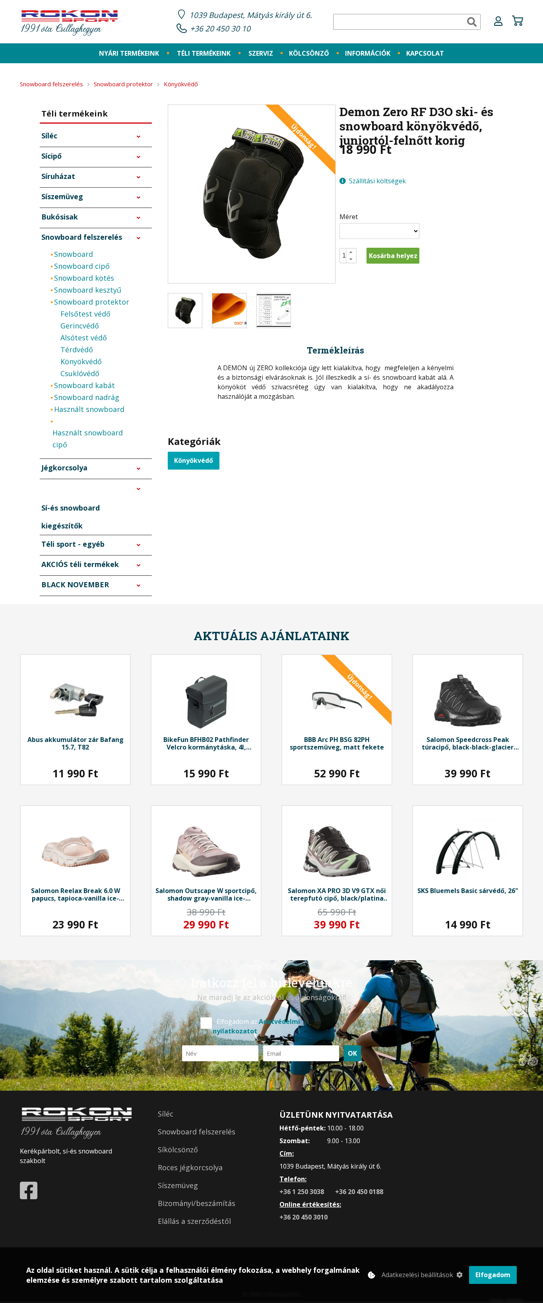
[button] (351, 252)
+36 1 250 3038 (302, 1191)
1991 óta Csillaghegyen (60, 29)
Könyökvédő (193, 460)
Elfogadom (492, 1274)
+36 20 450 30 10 (220, 28)
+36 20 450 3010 (303, 1217)
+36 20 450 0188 (359, 1191)
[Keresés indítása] (472, 22)
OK (352, 1053)
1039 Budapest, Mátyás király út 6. (250, 15)
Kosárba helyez (393, 255)
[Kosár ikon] (517, 22)
